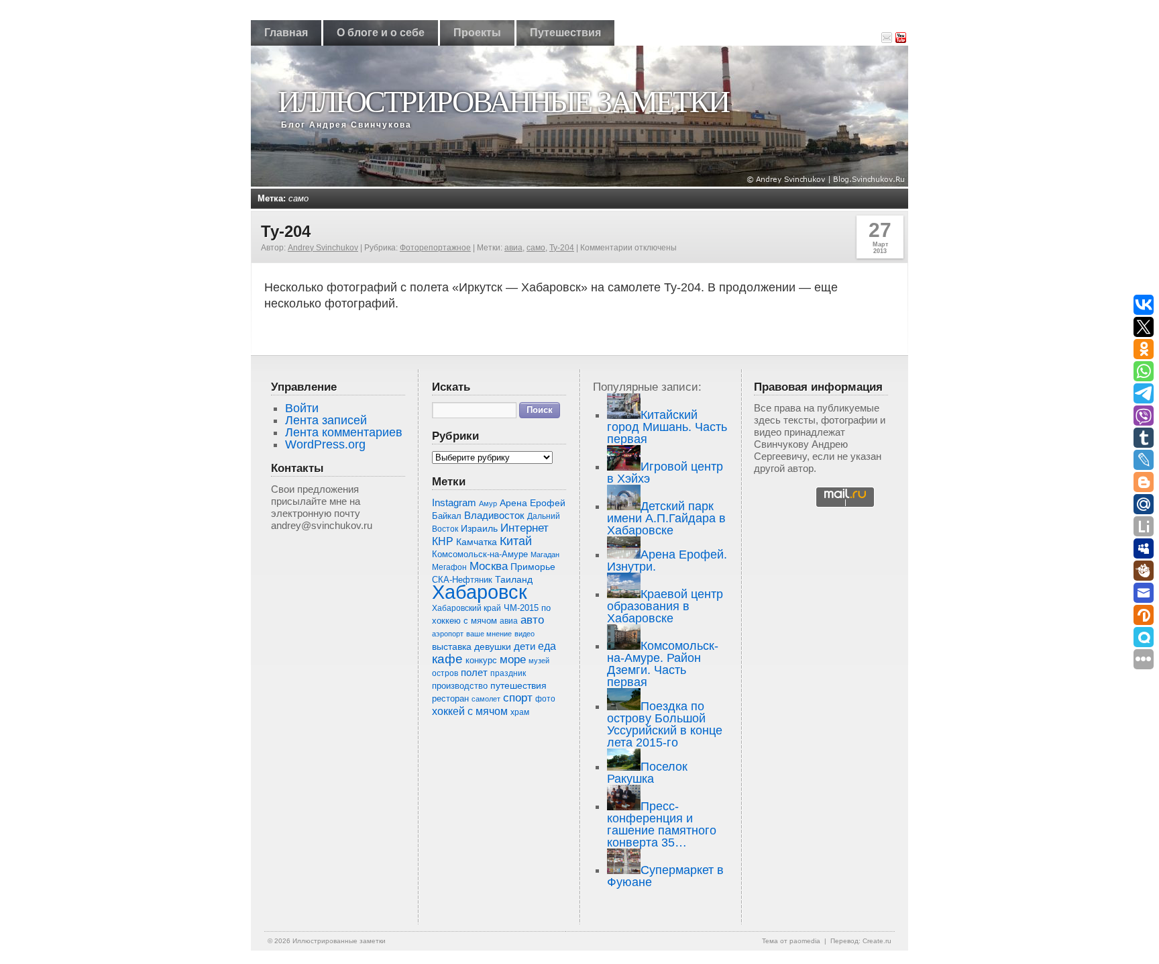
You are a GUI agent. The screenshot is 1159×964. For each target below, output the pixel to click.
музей (539, 661)
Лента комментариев (343, 432)
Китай (516, 541)
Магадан (545, 554)
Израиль (479, 529)
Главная (286, 32)
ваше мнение (489, 634)
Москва (489, 566)
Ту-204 (286, 231)
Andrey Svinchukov (323, 247)
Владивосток (494, 515)
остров (445, 673)
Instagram (454, 502)
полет (474, 672)
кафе (447, 659)
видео (524, 634)
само (536, 247)
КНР (442, 541)
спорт (518, 697)
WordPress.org (325, 444)
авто (532, 620)
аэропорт (447, 634)
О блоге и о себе (381, 32)
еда (547, 646)
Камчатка (476, 541)
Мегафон (449, 567)
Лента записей (326, 420)
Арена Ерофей (532, 502)
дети (524, 646)
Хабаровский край (466, 608)
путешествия (518, 685)
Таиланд (514, 580)
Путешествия (565, 32)
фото (545, 698)
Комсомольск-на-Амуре (480, 554)
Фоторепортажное (435, 247)
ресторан (450, 698)
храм (519, 712)
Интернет (524, 528)
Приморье (532, 566)
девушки (492, 647)
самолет (486, 699)
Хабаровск (479, 592)
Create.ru (877, 941)
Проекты (477, 32)
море (513, 659)
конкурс (481, 660)
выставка (452, 646)
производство (460, 686)
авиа (513, 247)
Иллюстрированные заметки (503, 102)
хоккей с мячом (470, 711)
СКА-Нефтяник (462, 580)
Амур (488, 503)
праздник (508, 673)
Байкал (446, 516)
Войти (302, 408)
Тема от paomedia (791, 941)
